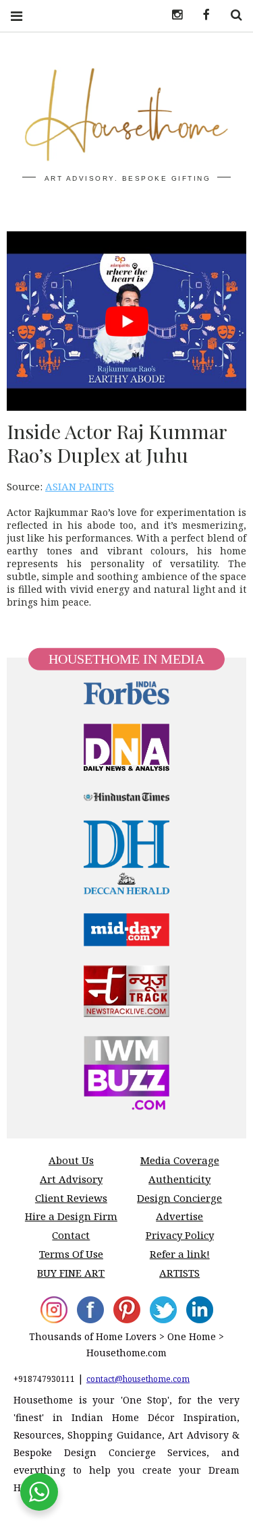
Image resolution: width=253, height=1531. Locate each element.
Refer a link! (180, 1254)
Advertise (179, 1216)
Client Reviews (71, 1198)
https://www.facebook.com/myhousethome (201, 15)
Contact (71, 1235)
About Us (71, 1160)
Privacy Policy (180, 1235)
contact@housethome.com (138, 1379)
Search (231, 15)
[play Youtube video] (126, 321)
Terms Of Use (71, 1254)
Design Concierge (179, 1198)
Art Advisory (71, 1179)
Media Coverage (179, 1160)
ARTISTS (179, 1272)
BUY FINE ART (71, 1272)
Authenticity (179, 1179)
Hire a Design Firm (71, 1216)
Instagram (172, 15)
